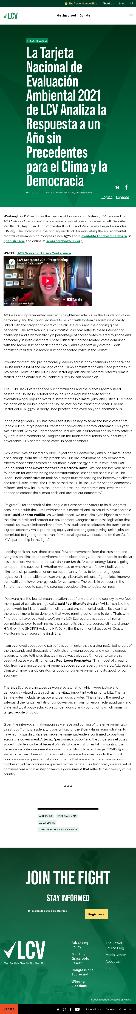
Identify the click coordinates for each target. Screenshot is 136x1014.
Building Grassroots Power (80, 954)
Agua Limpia (47, 822)
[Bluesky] (58, 1009)
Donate (85, 15)
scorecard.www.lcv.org (64, 241)
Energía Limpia (67, 816)
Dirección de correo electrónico (47, 911)
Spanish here (14, 241)
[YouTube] (77, 1009)
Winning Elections (79, 982)
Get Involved (66, 15)
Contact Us (125, 1009)
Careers (110, 1009)
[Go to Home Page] (10, 15)
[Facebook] (71, 1009)
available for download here (104, 236)
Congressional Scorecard (83, 970)
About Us (108, 3)
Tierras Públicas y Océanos (58, 829)
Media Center (116, 955)
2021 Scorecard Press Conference (44, 253)
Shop (122, 3)
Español (122, 197)
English (106, 197)
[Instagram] (64, 1009)
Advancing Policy (80, 943)
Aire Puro (45, 816)
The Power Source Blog (83, 3)
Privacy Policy (93, 1009)
